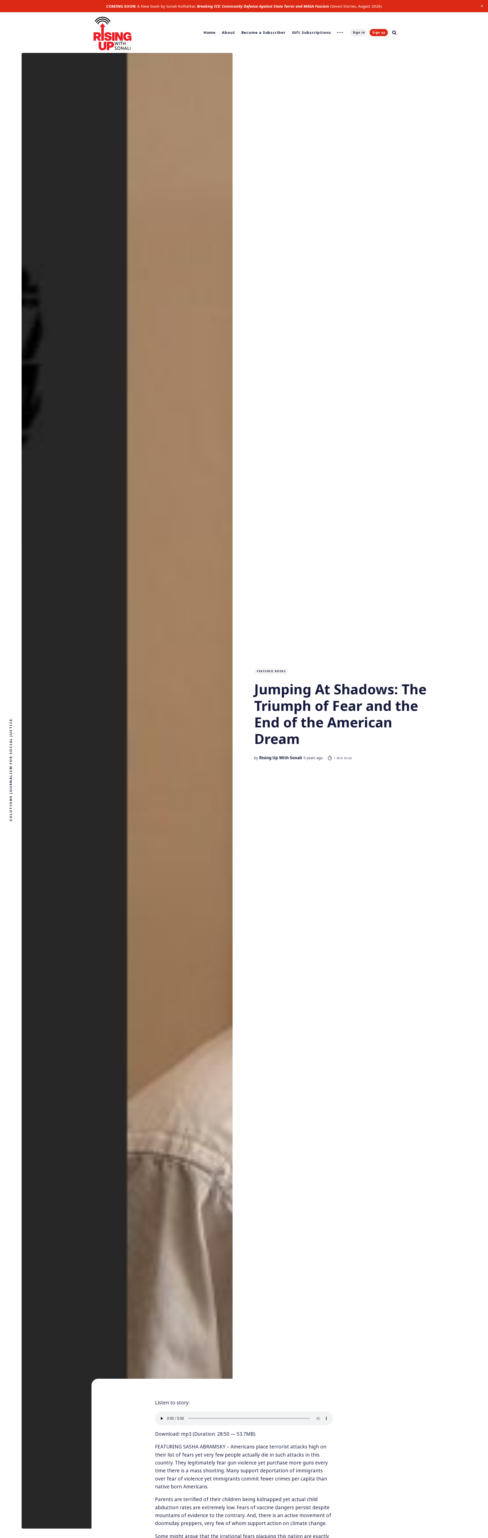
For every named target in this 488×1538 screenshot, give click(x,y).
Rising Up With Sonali (280, 757)
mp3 (186, 1434)
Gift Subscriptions (311, 32)
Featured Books (271, 671)
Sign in (359, 32)
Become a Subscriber (263, 32)
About (228, 32)
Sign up (379, 32)
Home (210, 32)
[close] (482, 6)
